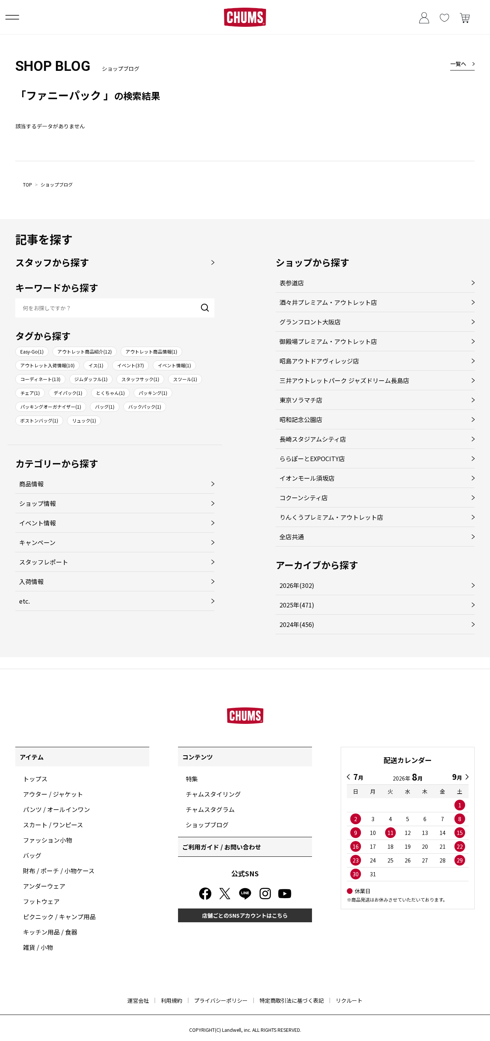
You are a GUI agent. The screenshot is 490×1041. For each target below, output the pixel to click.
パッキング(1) (153, 393)
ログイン (424, 17)
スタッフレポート (43, 561)
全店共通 (291, 536)
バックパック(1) (144, 406)
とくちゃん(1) (110, 393)
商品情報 (31, 483)
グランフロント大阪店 (310, 321)
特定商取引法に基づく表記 (292, 1000)
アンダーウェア (44, 885)
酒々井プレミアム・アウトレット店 (328, 302)
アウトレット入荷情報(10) (47, 365)
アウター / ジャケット (53, 794)
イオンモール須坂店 (307, 478)
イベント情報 (37, 522)
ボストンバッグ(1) (39, 420)
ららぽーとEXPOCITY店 (312, 458)
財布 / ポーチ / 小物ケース (59, 870)
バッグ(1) (104, 406)
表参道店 (291, 282)
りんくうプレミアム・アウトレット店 (331, 517)
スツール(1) (185, 379)
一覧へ (458, 63)
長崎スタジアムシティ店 (312, 439)
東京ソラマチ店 (300, 399)
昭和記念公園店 (300, 419)
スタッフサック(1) (140, 379)
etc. (24, 601)
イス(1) (95, 365)
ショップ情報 (37, 503)
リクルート (349, 1000)
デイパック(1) (68, 393)
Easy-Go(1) (32, 351)
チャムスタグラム (210, 809)
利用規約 (171, 1000)
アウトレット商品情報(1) (151, 351)
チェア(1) (30, 393)
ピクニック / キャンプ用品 (59, 916)
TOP (27, 184)
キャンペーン (37, 542)
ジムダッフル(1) (91, 379)
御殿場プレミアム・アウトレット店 (328, 341)
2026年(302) (296, 585)
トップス (35, 778)
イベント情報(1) (174, 365)
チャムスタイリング (213, 794)
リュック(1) (84, 420)
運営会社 (138, 1000)
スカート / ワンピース (53, 824)
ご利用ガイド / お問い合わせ (221, 846)
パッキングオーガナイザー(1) (50, 406)
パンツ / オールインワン (56, 809)
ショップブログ (57, 184)
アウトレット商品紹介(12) (84, 351)
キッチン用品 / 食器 (50, 931)
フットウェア (41, 901)
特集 (192, 778)
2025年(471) (296, 604)
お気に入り (444, 17)
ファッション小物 (47, 840)
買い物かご (464, 17)
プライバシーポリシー (221, 1000)
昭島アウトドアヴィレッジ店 (319, 360)
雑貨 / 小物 (38, 947)
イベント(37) (130, 365)
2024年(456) (296, 624)
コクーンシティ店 (303, 497)
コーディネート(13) (40, 379)
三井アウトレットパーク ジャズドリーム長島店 (344, 380)
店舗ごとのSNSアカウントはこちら (245, 915)
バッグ (32, 855)
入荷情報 (31, 581)
